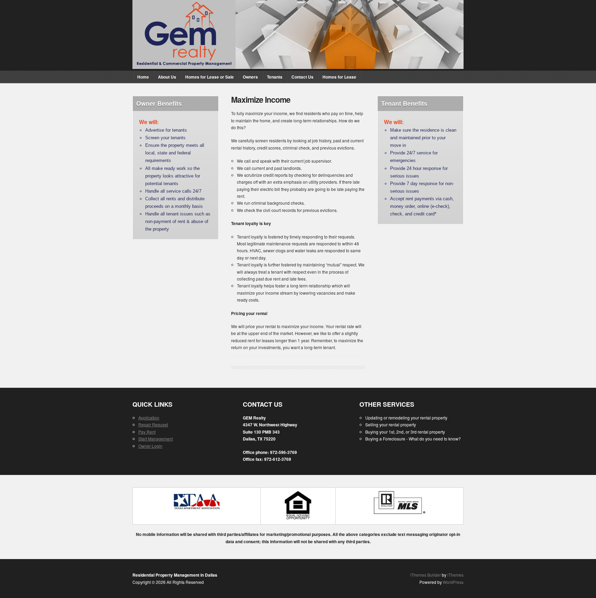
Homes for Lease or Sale (209, 77)
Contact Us (302, 77)
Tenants (274, 77)
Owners (250, 77)
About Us (167, 77)
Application (148, 417)
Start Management (155, 439)
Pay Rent (147, 432)
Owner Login (150, 446)
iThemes (455, 575)
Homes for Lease (339, 77)
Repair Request (153, 424)
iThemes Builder (425, 575)
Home (143, 77)
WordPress (453, 582)
